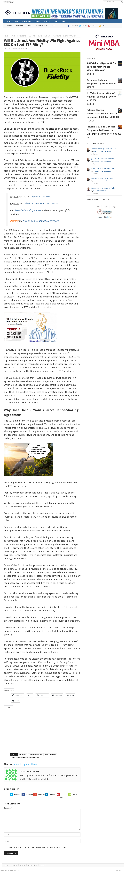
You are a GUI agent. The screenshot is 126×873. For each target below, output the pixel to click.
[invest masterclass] (31, 345)
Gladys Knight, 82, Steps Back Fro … (103, 168)
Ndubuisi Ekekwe (99, 191)
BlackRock (22, 754)
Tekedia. (4, 870)
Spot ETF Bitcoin (50, 754)
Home (6, 36)
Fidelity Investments (35, 754)
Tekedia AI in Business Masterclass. (41, 203)
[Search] (122, 1)
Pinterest (60, 797)
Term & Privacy (117, 870)
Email (75, 795)
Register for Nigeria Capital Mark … (103, 188)
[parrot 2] (28, 478)
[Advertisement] (42, 734)
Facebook (29, 795)
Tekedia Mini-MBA (41, 196)
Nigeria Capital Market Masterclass (41, 220)
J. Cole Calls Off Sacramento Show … (103, 159)
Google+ (41, 795)
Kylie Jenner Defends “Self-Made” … (103, 178)
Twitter (17, 795)
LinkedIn (52, 795)
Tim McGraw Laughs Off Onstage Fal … (104, 149)
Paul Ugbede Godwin (20, 48)
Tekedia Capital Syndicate (27, 210)
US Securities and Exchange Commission (25, 757)
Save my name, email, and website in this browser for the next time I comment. (37, 847)
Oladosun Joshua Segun (102, 151)
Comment (8, 808)
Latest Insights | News (18, 36)
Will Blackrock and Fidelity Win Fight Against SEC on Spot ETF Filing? (42, 42)
